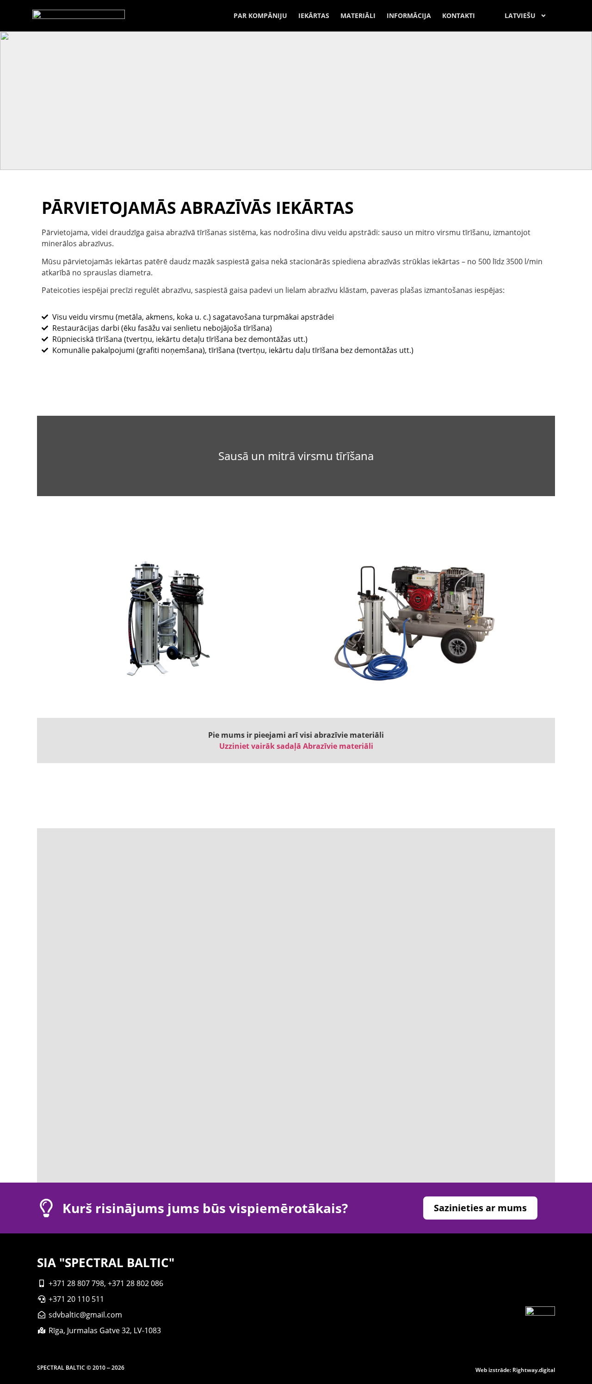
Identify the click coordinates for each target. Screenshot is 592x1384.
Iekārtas (313, 15)
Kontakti (458, 15)
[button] (480, 1208)
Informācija (409, 15)
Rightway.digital (533, 1370)
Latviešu (520, 15)
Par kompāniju (260, 15)
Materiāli (358, 15)
